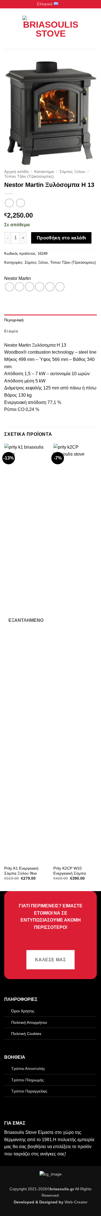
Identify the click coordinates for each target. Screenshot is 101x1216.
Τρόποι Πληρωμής (27, 1080)
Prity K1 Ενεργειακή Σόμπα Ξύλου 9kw (21, 870)
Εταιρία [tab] (11, 331)
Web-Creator (76, 1202)
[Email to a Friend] (39, 286)
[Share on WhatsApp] (9, 286)
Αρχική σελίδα (16, 172)
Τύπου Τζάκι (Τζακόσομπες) (29, 176)
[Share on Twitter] (29, 286)
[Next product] (9, 203)
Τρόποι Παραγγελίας (29, 1091)
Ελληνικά (44, 4)
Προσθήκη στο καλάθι (61, 237)
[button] (7, 28)
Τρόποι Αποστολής (28, 1068)
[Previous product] (20, 203)
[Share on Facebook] (19, 286)
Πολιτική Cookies (26, 1033)
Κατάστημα (44, 172)
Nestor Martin (17, 278)
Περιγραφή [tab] (14, 320)
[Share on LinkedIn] (60, 286)
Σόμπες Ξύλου (72, 172)
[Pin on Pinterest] (49, 286)
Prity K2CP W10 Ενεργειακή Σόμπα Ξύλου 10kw (69, 873)
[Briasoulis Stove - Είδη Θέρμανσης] (50, 29)
